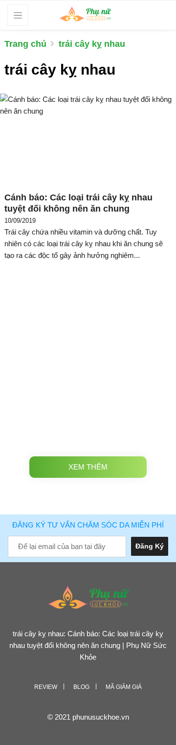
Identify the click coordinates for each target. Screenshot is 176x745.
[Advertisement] (88, 356)
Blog (81, 687)
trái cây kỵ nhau (92, 44)
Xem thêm (88, 467)
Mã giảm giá (124, 687)
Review (45, 687)
